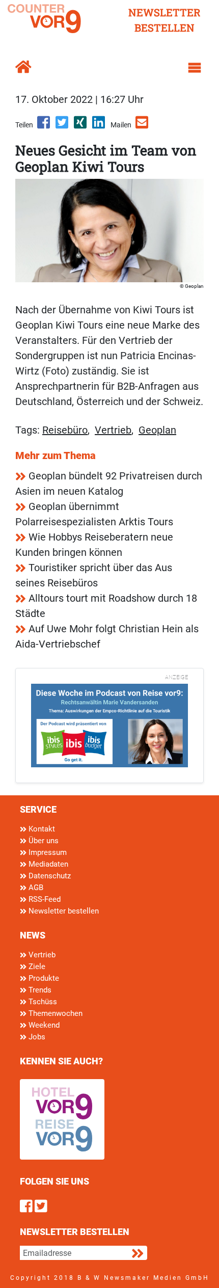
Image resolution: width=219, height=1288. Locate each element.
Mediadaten (47, 864)
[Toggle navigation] (194, 68)
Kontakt (40, 829)
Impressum (46, 852)
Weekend (43, 1025)
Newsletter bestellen (62, 911)
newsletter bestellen (164, 20)
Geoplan (157, 430)
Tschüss (41, 1001)
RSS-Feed (43, 899)
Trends (38, 990)
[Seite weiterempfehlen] (142, 126)
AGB (34, 887)
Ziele (35, 966)
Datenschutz (48, 875)
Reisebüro (65, 430)
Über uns (42, 840)
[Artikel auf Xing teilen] (81, 126)
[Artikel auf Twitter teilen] (63, 126)
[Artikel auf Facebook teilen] (44, 126)
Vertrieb (113, 430)
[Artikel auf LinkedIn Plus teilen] (99, 126)
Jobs (35, 1036)
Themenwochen (54, 1013)
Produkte (42, 978)
